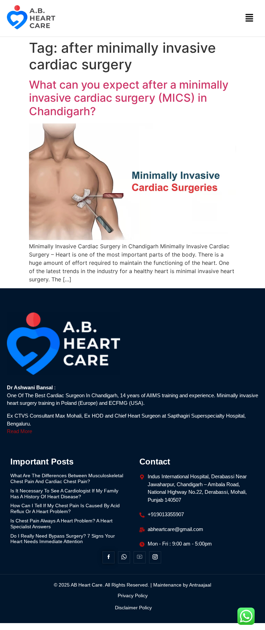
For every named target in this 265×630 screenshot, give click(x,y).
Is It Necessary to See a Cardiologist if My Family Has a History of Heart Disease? (64, 493)
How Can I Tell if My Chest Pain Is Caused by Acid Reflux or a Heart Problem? (65, 508)
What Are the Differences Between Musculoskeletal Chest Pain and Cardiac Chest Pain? (66, 478)
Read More (19, 431)
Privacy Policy (133, 595)
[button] (249, 18)
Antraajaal (200, 585)
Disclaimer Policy (133, 607)
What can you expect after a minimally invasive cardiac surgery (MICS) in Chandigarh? (128, 98)
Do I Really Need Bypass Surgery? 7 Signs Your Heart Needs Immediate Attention (62, 538)
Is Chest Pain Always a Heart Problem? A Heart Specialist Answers (61, 523)
